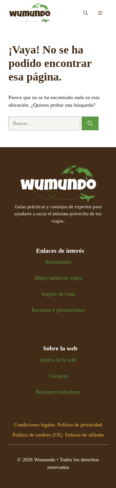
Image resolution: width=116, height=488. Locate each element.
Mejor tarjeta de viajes (58, 278)
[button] (85, 13)
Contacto (58, 376)
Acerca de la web (58, 360)
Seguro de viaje (58, 294)
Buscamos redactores (58, 392)
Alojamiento (58, 262)
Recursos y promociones (58, 310)
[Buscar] (90, 123)
